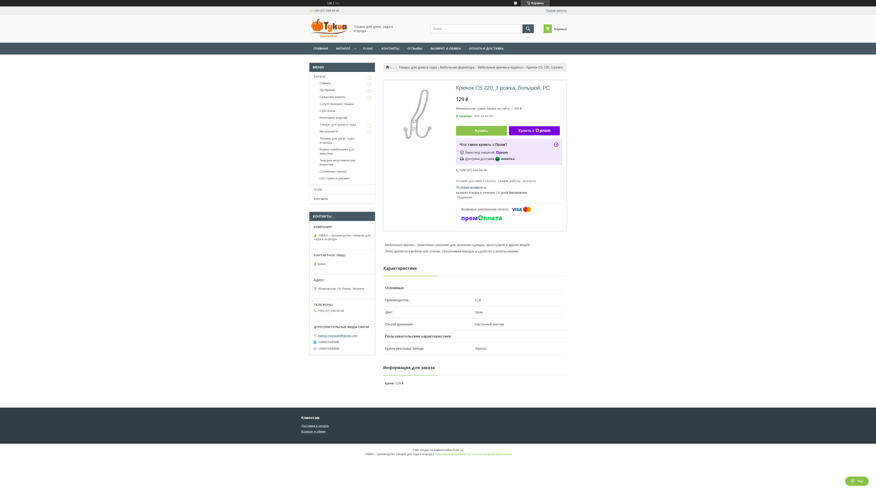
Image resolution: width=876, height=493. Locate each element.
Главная (320, 48)
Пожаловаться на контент (451, 454)
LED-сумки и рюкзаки (335, 178)
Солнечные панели (333, 171)
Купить (481, 131)
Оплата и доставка (486, 48)
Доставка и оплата (315, 425)
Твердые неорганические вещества (337, 162)
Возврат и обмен (445, 48)
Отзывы (414, 48)
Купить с (526, 131)
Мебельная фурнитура (457, 67)
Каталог (343, 48)
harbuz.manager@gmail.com (337, 335)
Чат (860, 481)
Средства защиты (332, 97)
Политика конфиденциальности (490, 454)
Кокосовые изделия (333, 117)
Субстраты (327, 111)
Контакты (390, 48)
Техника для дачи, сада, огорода (337, 140)
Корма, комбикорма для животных (337, 151)
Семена (325, 83)
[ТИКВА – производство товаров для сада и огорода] (328, 37)
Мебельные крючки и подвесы (500, 67)
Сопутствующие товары (337, 104)
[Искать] (528, 28)
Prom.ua (458, 450)
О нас (368, 48)
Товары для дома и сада (418, 67)
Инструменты (329, 131)
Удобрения (327, 90)
